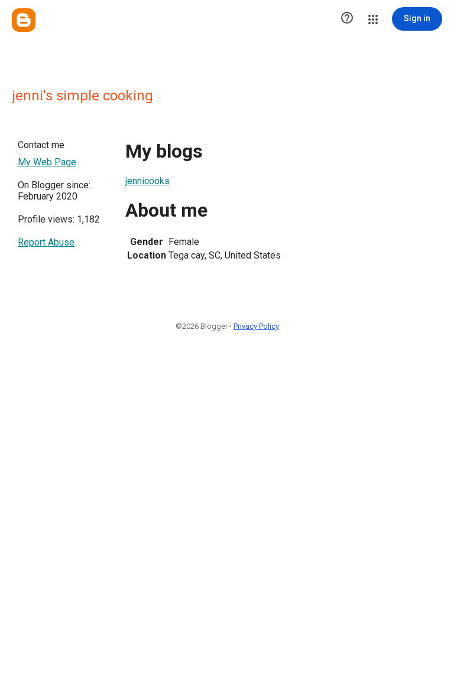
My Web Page (47, 162)
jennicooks (147, 181)
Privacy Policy (256, 326)
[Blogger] (23, 20)
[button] (347, 19)
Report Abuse (46, 242)
